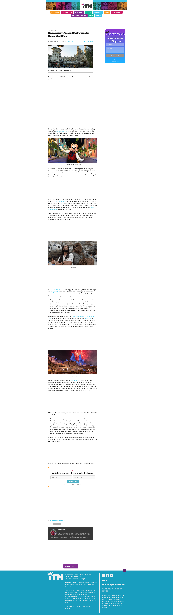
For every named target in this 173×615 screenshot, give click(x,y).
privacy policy (106, 597)
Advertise (98, 15)
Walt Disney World (60, 520)
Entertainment (79, 12)
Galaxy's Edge (57, 523)
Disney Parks (55, 12)
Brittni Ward (70, 41)
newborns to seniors (62, 131)
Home (49, 30)
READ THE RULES (115, 61)
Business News (98, 12)
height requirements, (59, 201)
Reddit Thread (55, 290)
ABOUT (104, 581)
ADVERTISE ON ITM (118, 585)
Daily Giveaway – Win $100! (79, 15)
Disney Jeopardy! (117, 12)
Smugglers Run (55, 292)
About (91, 15)
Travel (107, 12)
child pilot (74, 380)
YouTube (103, 575)
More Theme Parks (67, 12)
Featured (88, 12)
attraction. (88, 318)
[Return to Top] (124, 570)
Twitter (111, 575)
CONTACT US (106, 585)
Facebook (107, 575)
